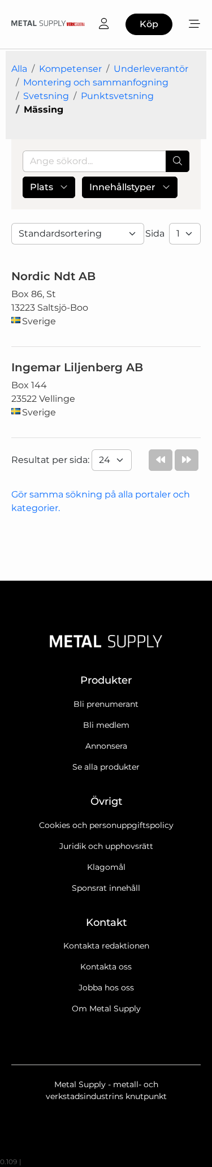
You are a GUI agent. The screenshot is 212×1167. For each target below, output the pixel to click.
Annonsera (106, 746)
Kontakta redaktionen (106, 946)
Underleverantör (151, 68)
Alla (19, 68)
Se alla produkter (106, 767)
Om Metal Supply (106, 1008)
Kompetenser (70, 68)
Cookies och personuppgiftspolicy (106, 825)
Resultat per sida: (51, 459)
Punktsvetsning (117, 96)
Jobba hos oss (106, 987)
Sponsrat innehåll (106, 888)
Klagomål (106, 867)
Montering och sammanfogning (95, 82)
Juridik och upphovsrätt (106, 846)
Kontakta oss (106, 967)
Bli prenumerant (106, 704)
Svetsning (46, 96)
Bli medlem (106, 725)
